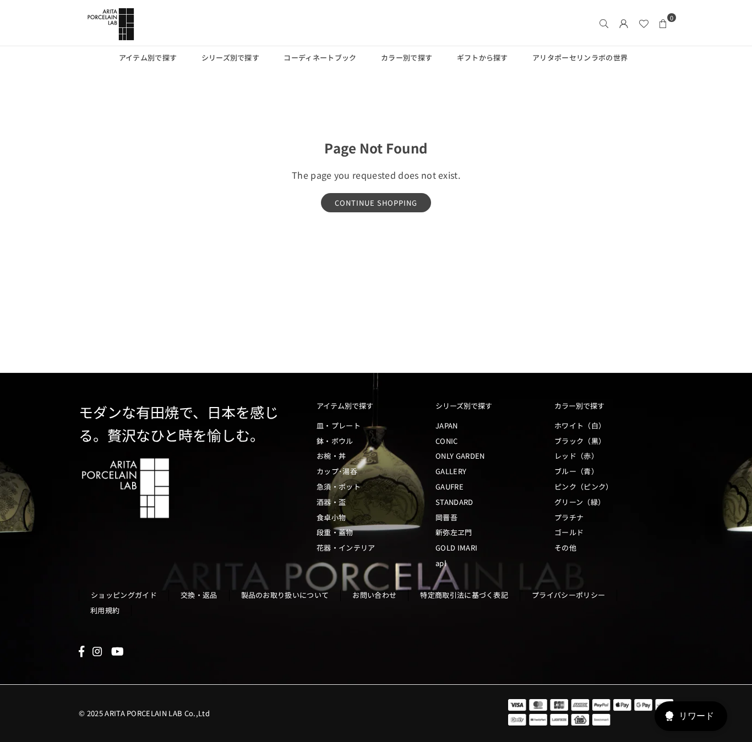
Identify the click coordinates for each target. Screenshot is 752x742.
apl (440, 563)
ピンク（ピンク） (583, 486)
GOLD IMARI (456, 547)
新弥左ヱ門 (453, 532)
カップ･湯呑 (337, 471)
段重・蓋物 (335, 532)
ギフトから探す (482, 57)
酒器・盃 (331, 502)
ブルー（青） (576, 471)
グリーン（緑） (579, 502)
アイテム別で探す (148, 57)
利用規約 (104, 610)
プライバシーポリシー (568, 595)
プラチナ (569, 517)
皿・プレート (339, 425)
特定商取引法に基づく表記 (464, 595)
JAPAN (446, 425)
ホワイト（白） (580, 425)
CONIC (446, 441)
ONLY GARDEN (460, 455)
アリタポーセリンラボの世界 (580, 57)
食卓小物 (331, 517)
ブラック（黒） (580, 441)
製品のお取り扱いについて (285, 595)
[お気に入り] (643, 23)
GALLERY (450, 471)
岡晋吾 (446, 517)
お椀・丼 (331, 455)
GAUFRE (449, 486)
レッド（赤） (576, 455)
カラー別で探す (406, 57)
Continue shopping (376, 202)
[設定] (624, 23)
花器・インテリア (346, 547)
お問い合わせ (374, 595)
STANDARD (454, 502)
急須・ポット (339, 486)
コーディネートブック (320, 57)
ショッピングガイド (124, 595)
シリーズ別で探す (230, 57)
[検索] (604, 23)
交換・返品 (199, 595)
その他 (565, 547)
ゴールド (569, 532)
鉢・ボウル (335, 441)
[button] (663, 23)
